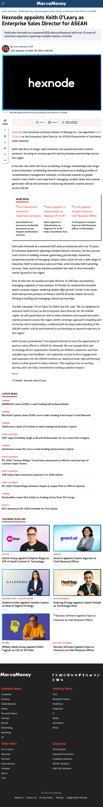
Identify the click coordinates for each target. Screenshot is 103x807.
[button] (4, 4)
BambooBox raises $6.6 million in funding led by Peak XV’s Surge (38, 497)
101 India (6, 643)
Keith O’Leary (39, 380)
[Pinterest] (68, 675)
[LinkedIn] (72, 675)
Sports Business (10, 434)
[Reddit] (91, 675)
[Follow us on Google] (53, 123)
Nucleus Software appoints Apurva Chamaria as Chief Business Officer (73, 648)
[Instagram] (64, 675)
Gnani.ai (57, 554)
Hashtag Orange (61, 599)
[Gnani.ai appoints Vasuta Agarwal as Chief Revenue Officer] (77, 538)
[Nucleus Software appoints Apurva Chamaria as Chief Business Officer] (77, 627)
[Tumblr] (83, 675)
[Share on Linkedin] (5, 148)
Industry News (62, 689)
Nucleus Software (62, 643)
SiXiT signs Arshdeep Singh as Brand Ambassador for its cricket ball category (45, 437)
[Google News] (61, 675)
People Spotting (26, 11)
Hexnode (17, 132)
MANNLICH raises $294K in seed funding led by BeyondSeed (35, 404)
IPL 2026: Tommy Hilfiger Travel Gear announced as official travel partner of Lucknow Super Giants (45, 462)
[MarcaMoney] (51, 4)
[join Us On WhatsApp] (40, 123)
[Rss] (62, 679)
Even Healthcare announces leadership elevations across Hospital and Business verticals (27, 228)
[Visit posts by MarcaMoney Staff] (5, 49)
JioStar (5, 554)
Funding (6, 401)
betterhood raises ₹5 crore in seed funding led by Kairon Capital (38, 449)
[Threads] (54, 679)
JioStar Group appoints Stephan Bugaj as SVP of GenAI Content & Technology (25, 560)
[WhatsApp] (98, 675)
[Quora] (87, 675)
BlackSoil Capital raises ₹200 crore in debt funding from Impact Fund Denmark (46, 415)
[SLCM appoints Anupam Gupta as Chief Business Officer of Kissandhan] (84, 212)
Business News (11, 689)
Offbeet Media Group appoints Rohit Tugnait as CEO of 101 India (23, 648)
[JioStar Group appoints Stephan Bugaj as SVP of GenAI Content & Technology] (26, 538)
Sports (5, 505)
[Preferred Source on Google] (69, 123)
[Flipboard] (80, 675)
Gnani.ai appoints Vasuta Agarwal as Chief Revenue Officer (74, 560)
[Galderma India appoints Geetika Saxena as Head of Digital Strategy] (26, 582)
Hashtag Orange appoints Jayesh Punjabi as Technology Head (77, 604)
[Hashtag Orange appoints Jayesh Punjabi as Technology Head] (77, 582)
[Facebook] (53, 675)
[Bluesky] (58, 679)
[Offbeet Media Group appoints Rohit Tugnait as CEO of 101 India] (26, 627)
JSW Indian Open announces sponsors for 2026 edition (32, 474)
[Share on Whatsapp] (5, 142)
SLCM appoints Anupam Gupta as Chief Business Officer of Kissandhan (84, 225)
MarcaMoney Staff (23, 46)
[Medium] (76, 675)
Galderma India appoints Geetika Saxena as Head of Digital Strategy (25, 604)
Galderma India (9, 599)
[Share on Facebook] (5, 130)
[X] (57, 675)
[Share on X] (5, 136)
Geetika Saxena (25, 599)
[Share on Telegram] (5, 154)
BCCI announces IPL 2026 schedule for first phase (30, 508)
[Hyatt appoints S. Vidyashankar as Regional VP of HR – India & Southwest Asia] (56, 212)
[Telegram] (94, 675)
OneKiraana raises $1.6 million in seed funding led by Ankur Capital (39, 426)
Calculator (59, 744)
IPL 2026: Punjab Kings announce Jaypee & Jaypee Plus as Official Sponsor (43, 486)
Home (4, 11)
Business (13, 11)
